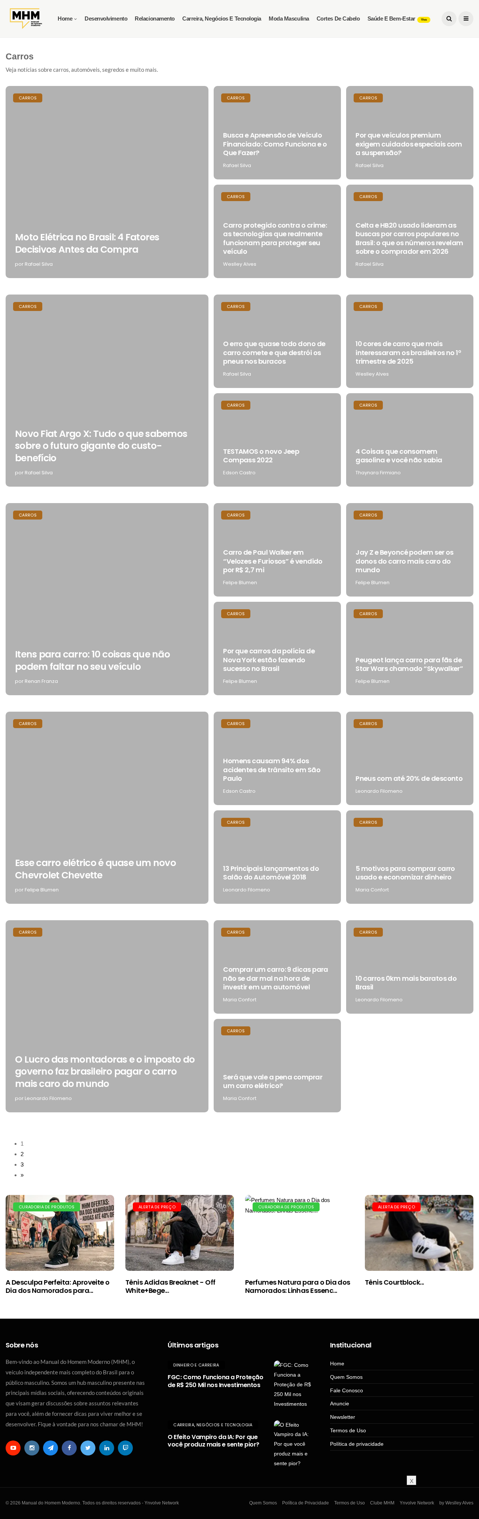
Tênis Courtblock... (394, 1282)
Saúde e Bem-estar (397, 18)
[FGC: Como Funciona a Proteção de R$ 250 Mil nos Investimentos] (292, 1385)
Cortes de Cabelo (338, 18)
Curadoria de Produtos (46, 1207)
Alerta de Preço (157, 1207)
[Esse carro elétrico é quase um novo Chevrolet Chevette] (107, 808)
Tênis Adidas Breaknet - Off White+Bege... (170, 1286)
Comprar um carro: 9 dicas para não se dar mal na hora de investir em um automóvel (275, 978)
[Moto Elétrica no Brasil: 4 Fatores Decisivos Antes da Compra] (107, 182)
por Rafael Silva (34, 264)
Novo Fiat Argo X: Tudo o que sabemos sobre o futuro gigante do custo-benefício (101, 446)
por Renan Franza (36, 681)
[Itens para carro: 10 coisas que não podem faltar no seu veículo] (107, 599)
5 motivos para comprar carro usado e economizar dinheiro (405, 873)
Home (65, 18)
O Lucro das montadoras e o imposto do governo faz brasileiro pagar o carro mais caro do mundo (105, 1071)
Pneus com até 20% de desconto (409, 778)
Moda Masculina (289, 18)
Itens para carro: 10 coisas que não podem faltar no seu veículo (92, 660)
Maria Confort (372, 889)
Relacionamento (155, 18)
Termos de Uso (348, 1430)
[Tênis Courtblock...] (419, 1233)
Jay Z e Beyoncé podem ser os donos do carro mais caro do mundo (405, 561)
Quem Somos (346, 1377)
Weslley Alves (239, 264)
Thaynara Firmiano (378, 472)
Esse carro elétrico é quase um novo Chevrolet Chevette (95, 869)
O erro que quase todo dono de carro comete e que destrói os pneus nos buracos (274, 352)
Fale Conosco (346, 1390)
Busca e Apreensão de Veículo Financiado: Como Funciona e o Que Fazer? (275, 143)
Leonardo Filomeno (379, 791)
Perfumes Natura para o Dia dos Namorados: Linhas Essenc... (297, 1286)
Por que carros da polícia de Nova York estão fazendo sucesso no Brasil (269, 659)
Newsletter (342, 1417)
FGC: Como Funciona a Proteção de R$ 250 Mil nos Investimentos (215, 1381)
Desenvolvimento (106, 18)
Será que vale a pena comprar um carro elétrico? (272, 1081)
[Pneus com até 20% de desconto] (409, 758)
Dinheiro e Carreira (196, 1365)
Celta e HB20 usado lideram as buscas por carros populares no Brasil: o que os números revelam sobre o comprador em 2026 (409, 238)
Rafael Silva (237, 165)
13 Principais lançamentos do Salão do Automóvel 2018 (271, 873)
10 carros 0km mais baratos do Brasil (406, 983)
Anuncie (339, 1403)
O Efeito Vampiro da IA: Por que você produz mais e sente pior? (213, 1441)
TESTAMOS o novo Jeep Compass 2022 (261, 456)
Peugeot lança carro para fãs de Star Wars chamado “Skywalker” (409, 664)
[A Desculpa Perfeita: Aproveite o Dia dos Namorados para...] (60, 1233)
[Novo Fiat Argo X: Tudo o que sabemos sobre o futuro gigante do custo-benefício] (107, 391)
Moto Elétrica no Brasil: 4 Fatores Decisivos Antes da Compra (87, 243)
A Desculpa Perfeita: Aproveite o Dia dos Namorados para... (58, 1286)
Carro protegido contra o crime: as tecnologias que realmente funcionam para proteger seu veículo (275, 238)
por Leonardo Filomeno (43, 1098)
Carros (28, 98)
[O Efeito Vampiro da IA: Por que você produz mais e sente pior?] (292, 1444)
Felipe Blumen (240, 582)
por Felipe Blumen (37, 889)
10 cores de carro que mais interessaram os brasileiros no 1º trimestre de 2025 (408, 352)
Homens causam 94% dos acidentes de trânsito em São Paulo (271, 769)
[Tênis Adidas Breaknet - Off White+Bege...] (179, 1233)
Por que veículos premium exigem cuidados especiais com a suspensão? (409, 143)
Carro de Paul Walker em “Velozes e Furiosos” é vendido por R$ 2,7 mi (273, 561)
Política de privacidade (357, 1444)
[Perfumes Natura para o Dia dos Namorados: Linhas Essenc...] (299, 1233)
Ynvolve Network (417, 1503)
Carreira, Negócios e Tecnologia (221, 18)
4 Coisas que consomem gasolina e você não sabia (399, 456)
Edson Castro (239, 472)
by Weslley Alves (456, 1503)
